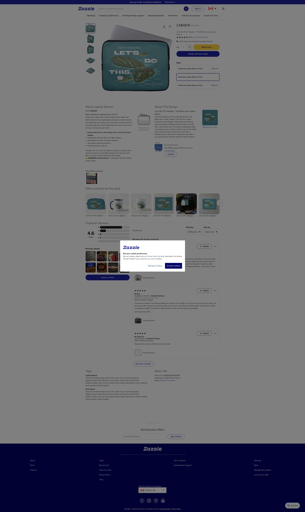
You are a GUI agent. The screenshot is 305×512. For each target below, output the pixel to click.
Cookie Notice (152, 256)
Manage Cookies (155, 266)
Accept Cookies (173, 266)
